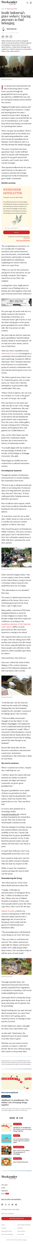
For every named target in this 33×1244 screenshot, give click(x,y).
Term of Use (20, 1234)
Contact (3, 1228)
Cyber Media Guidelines (24, 1225)
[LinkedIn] (2, 1204)
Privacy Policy (26, 238)
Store (4, 1193)
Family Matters (12, 9)
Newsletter (4, 1190)
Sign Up (16, 232)
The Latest (4, 1185)
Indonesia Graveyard (9, 353)
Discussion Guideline (7, 1234)
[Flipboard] (16, 1204)
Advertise (20, 1228)
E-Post (3, 1188)
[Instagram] (6, 1204)
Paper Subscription (6, 1231)
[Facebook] (9, 1204)
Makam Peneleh (7, 911)
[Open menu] (31, 2)
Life (2, 9)
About (3, 1225)
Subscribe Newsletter (16, 1218)
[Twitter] (12, 1204)
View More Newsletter (23, 240)
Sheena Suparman (12, 28)
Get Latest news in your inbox (10, 1209)
